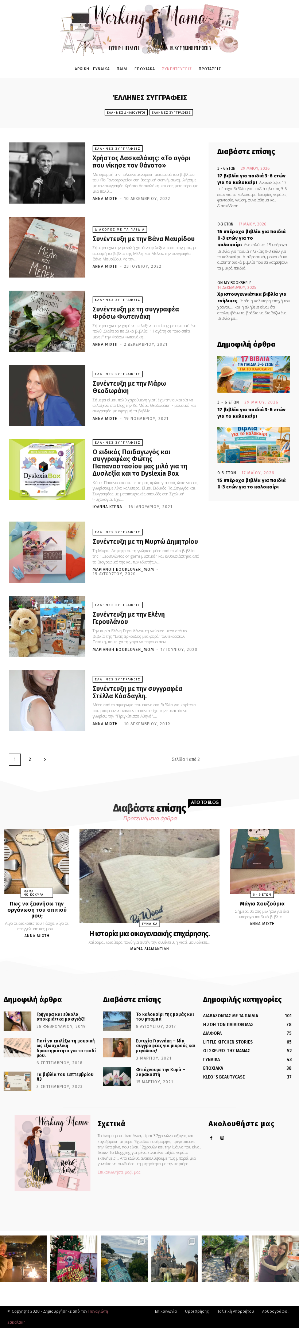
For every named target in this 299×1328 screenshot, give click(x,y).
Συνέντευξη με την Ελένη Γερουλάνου (129, 618)
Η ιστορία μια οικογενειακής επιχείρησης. (149, 933)
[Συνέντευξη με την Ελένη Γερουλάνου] (47, 626)
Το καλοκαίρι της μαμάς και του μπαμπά (165, 1017)
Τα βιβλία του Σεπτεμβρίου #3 (64, 1077)
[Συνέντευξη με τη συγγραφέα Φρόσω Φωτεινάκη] (47, 321)
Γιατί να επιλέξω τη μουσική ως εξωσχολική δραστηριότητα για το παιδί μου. (66, 1048)
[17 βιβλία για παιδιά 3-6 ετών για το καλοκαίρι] (253, 374)
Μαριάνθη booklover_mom (123, 569)
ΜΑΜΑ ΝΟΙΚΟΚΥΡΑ (33, 892)
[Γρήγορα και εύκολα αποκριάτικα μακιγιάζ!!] (17, 1021)
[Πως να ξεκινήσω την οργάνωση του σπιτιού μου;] (36, 861)
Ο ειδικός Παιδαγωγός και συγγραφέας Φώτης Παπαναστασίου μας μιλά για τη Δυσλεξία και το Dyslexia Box (140, 463)
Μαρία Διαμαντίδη (149, 949)
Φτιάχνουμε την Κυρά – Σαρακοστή (160, 1072)
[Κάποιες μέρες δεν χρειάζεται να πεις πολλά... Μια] (225, 1258)
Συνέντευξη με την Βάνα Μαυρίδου (144, 239)
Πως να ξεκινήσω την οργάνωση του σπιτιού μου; (37, 909)
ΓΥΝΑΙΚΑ (150, 924)
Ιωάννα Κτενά (107, 506)
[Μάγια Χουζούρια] (262, 861)
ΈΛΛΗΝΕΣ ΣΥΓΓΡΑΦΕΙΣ (171, 112)
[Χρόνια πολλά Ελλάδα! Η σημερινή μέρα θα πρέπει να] (124, 1258)
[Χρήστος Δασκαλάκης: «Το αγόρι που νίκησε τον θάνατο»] (47, 173)
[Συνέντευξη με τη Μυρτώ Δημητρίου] (47, 552)
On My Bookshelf (234, 283)
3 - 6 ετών (226, 168)
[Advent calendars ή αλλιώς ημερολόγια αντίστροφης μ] (73, 1258)
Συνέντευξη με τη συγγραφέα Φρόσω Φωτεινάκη (136, 313)
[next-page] (45, 760)
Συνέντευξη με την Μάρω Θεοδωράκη (129, 387)
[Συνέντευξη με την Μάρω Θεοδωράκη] (47, 395)
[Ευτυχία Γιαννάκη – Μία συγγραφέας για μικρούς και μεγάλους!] (117, 1047)
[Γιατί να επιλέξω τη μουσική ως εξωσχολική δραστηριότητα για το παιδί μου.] (17, 1047)
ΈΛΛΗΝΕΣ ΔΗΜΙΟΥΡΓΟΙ (126, 112)
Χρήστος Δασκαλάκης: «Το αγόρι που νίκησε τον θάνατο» (141, 161)
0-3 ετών (225, 224)
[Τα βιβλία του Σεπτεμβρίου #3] (17, 1081)
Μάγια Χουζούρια (262, 903)
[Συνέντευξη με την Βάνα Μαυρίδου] (47, 247)
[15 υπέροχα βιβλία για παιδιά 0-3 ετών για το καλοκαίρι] (253, 445)
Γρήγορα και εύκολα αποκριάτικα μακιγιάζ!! (60, 1017)
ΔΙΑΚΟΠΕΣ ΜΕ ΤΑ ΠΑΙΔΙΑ (120, 229)
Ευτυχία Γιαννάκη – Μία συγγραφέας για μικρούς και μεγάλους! (165, 1045)
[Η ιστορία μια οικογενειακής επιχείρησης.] (149, 876)
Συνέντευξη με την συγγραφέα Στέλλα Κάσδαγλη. (137, 692)
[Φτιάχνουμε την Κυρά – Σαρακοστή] (117, 1076)
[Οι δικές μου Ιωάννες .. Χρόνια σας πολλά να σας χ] (275, 1258)
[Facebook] (211, 1138)
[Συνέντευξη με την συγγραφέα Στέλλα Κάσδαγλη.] (47, 700)
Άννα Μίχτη (105, 198)
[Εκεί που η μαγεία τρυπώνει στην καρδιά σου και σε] (174, 1258)
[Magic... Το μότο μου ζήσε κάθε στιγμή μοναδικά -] (23, 1258)
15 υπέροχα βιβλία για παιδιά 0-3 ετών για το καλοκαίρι (251, 238)
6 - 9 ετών (262, 894)
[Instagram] (222, 1138)
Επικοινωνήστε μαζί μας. (119, 1172)
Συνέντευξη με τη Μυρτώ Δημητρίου (145, 542)
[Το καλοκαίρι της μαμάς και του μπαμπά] (117, 1021)
